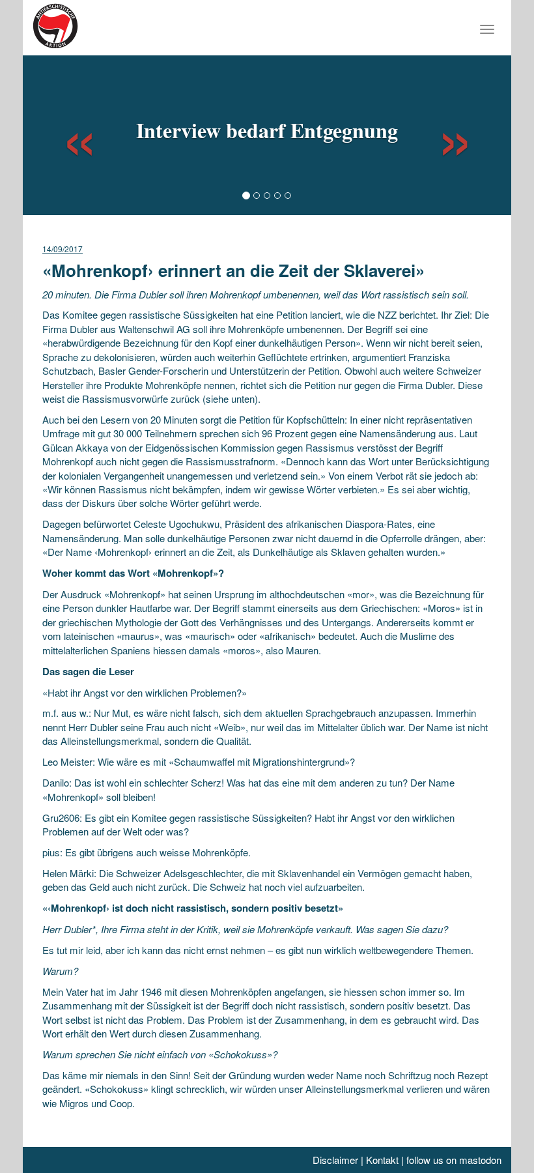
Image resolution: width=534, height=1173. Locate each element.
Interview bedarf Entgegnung (267, 130)
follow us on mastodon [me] (453, 1159)
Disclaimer (335, 1159)
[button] (68, 133)
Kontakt (382, 1159)
